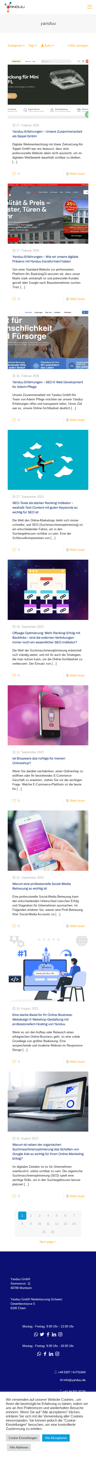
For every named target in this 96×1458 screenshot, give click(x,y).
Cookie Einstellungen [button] (23, 1438)
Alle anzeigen (79, 45)
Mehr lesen (77, 173)
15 (43, 1232)
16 (52, 1232)
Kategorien (15, 45)
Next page (46, 1242)
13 (65, 1223)
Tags (31, 45)
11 (48, 1223)
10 (39, 1223)
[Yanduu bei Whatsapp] (36, 1334)
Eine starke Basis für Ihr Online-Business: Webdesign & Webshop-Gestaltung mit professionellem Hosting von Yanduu (42, 1019)
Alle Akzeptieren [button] (56, 1438)
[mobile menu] (90, 7)
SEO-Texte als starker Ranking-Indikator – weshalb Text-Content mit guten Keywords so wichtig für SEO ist (45, 507)
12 (56, 1223)
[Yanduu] (14, 7)
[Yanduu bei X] (42, 1334)
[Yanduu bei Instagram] (60, 1334)
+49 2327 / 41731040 (71, 1372)
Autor (48, 45)
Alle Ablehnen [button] (19, 1447)
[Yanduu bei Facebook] (48, 1334)
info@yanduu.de (74, 1380)
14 (73, 1223)
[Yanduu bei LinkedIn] (54, 1334)
